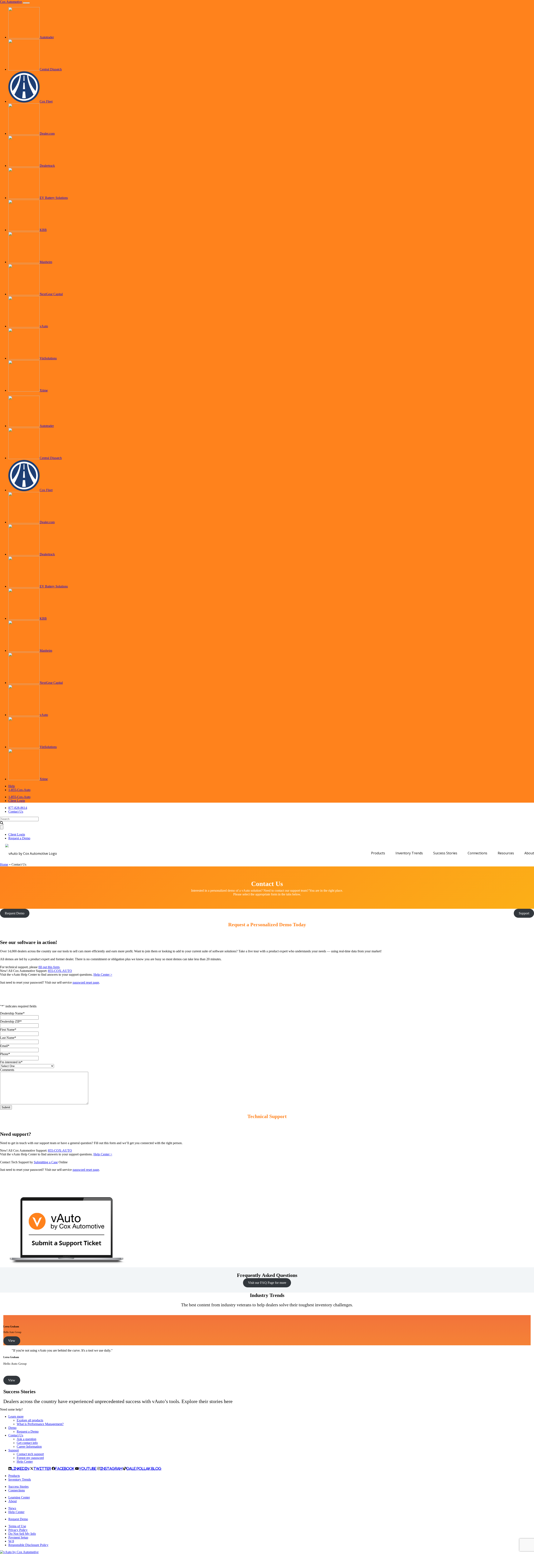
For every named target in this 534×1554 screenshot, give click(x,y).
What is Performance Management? (40, 1424)
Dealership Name (12, 1013)
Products (378, 853)
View (11, 1340)
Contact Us (15, 811)
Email (4, 1046)
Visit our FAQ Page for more (267, 1282)
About (529, 853)
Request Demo (18, 1519)
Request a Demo (19, 838)
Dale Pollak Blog (144, 1468)
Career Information (29, 1446)
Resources (506, 853)
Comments (7, 1070)
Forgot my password (30, 1458)
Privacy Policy (18, 1530)
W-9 (11, 1541)
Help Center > (102, 974)
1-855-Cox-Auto (19, 790)
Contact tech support (30, 1454)
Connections (477, 853)
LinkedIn (20, 1468)
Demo (12, 1428)
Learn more (16, 1416)
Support (13, 1450)
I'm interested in (11, 1062)
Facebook (64, 1468)
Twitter (42, 1468)
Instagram (111, 1468)
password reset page (86, 982)
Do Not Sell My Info (22, 1533)
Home (4, 864)
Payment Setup (18, 1537)
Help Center (25, 1461)
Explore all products (30, 1420)
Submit (6, 1107)
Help (11, 786)
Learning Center (19, 1497)
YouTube (87, 1468)
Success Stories (445, 853)
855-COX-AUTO (60, 971)
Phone (5, 1054)
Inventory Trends (409, 853)
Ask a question (26, 1439)
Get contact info (27, 1443)
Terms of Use (17, 1526)
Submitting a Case (46, 1162)
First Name (8, 1029)
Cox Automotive (11, 2)
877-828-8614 (17, 808)
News (12, 1508)
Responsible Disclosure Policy (28, 1545)
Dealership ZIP (11, 1021)
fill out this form (48, 967)
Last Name (8, 1037)
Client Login (16, 800)
